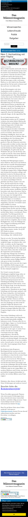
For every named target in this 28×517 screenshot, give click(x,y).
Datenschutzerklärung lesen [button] (9, 510)
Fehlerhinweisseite (7, 411)
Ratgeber (14, 38)
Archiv (18, 51)
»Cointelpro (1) (4, 6)
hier (19, 404)
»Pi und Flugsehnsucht (6, 4)
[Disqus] (14, 445)
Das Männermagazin (14, 16)
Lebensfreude (14, 30)
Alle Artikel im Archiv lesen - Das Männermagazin (14, 473)
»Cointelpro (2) (4, 3)
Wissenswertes (14, 27)
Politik (14, 34)
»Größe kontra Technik (7, 9)
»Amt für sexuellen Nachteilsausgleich (10, 8)
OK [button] (14, 514)
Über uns (6, 501)
